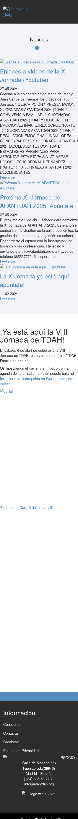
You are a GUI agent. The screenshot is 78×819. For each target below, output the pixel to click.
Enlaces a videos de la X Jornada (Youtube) (32, 75)
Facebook (11, 741)
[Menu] (73, 8)
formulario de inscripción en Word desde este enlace (36, 381)
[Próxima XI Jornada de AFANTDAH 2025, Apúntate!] (39, 185)
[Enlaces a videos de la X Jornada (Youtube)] (39, 62)
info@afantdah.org (39, 784)
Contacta (10, 733)
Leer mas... (9, 177)
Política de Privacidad (21, 750)
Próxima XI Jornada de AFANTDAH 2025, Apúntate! (37, 201)
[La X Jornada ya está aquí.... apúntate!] (39, 267)
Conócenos (12, 724)
